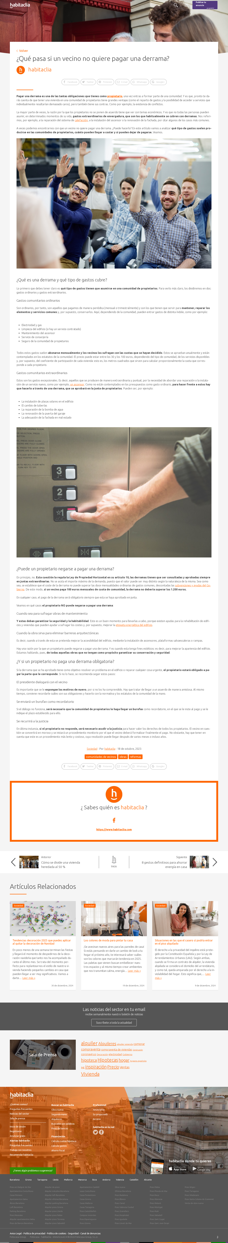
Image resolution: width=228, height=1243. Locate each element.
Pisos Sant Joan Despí (159, 1223)
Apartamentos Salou (19, 1199)
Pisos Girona (85, 1223)
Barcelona (15, 1180)
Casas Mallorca (86, 1203)
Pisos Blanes (120, 1199)
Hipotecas (108, 1059)
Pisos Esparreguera (88, 1219)
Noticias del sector (19, 1113)
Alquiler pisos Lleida (54, 1211)
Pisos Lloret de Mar (123, 1223)
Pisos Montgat (156, 1207)
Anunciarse (99, 1109)
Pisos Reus (154, 1195)
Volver (23, 50)
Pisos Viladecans (192, 1195)
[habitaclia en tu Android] (201, 1170)
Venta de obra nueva (194, 1203)
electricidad (115, 1054)
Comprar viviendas (88, 1215)
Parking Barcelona (18, 1211)
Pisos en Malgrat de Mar (20, 1187)
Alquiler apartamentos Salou (22, 1219)
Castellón (134, 1180)
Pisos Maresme (16, 1215)
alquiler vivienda (125, 1044)
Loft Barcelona (16, 1207)
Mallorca (68, 1180)
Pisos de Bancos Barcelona (21, 1223)
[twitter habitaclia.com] (95, 1132)
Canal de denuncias (90, 1233)
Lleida (55, 1180)
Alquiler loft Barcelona (55, 1195)
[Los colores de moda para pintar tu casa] (114, 918)
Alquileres (107, 1043)
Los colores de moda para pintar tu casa (108, 940)
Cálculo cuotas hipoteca (63, 1141)
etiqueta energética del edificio (134, 625)
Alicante (148, 1180)
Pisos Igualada (121, 1219)
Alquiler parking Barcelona (56, 1203)
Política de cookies (56, 1233)
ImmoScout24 (60, 1237)
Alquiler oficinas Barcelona (56, 1199)
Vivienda (90, 1073)
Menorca (82, 1180)
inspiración (96, 1066)
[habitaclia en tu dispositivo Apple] (179, 1170)
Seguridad (73, 1233)
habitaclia (40, 69)
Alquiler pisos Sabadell (55, 1223)
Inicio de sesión (18, 1126)
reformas (135, 756)
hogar (124, 1060)
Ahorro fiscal (58, 1150)
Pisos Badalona (121, 1195)
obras (123, 756)
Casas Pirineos (16, 1195)
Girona (28, 1180)
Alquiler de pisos (52, 1187)
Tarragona (42, 1180)
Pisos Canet (120, 1203)
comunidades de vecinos (101, 756)
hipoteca (89, 1060)
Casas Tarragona (87, 1207)
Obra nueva (57, 1109)
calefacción (81, 120)
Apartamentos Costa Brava (21, 1191)
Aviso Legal (16, 1233)
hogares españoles (138, 1061)
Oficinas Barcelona (123, 1191)
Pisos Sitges (190, 1187)
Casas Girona (85, 1199)
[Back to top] (220, 1235)
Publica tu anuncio (205, 5)
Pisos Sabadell (156, 1215)
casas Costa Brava (87, 1191)
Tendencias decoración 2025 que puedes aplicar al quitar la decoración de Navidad (42, 942)
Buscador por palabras (63, 1123)
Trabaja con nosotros (21, 1150)
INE (83, 1067)
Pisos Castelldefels (88, 1211)
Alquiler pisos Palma (53, 1215)
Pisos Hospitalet (122, 1215)
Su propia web (100, 1114)
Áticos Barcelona (17, 1203)
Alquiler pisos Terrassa (54, 1219)
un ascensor (77, 384)
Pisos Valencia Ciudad (124, 1207)
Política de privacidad (34, 1233)
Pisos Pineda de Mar (158, 1191)
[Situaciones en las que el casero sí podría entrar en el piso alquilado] (185, 918)
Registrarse (16, 1131)
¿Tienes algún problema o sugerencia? (33, 1170)
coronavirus (88, 1054)
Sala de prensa (17, 1118)
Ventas (125, 1067)
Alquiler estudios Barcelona (57, 1191)
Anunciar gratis (17, 1136)
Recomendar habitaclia (21, 1154)
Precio (113, 1066)
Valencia (120, 1180)
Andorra (106, 1180)
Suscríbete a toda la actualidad (114, 1022)
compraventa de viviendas (116, 1049)
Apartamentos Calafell (89, 1187)
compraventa (90, 1049)
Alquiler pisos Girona (54, 1207)
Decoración (102, 1054)
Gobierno (127, 1054)
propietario (114, 96)
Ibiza (94, 1180)
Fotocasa (34, 1237)
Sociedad (92, 748)
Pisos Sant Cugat (157, 1219)
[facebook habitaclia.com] (101, 1132)
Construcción (138, 1050)
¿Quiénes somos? (19, 1104)
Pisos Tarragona (192, 1191)
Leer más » (28, 977)
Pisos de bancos (59, 1128)
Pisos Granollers (122, 1211)
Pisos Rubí (154, 1211)
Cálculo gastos (59, 1146)
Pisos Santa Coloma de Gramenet (199, 1199)
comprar (139, 1044)
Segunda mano (59, 1114)
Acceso (97, 1119)
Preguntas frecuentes (21, 1109)
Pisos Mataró (155, 1203)
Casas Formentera (87, 1195)
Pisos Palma (155, 1187)
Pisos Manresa (156, 1199)
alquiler (89, 1043)
